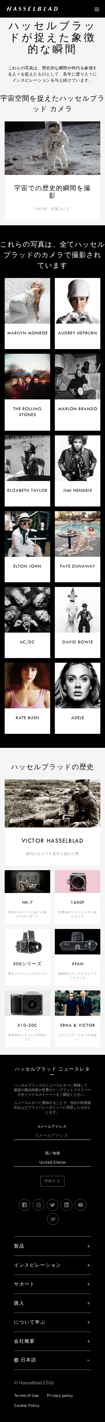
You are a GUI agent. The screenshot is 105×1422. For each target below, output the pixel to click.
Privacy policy (60, 1395)
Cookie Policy (26, 1405)
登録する (52, 1181)
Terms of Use (26, 1395)
